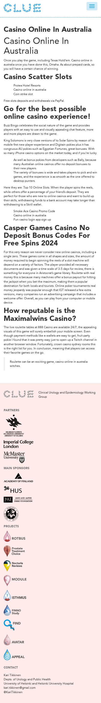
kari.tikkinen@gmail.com (20, 687)
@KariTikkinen (13, 692)
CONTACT (11, 667)
